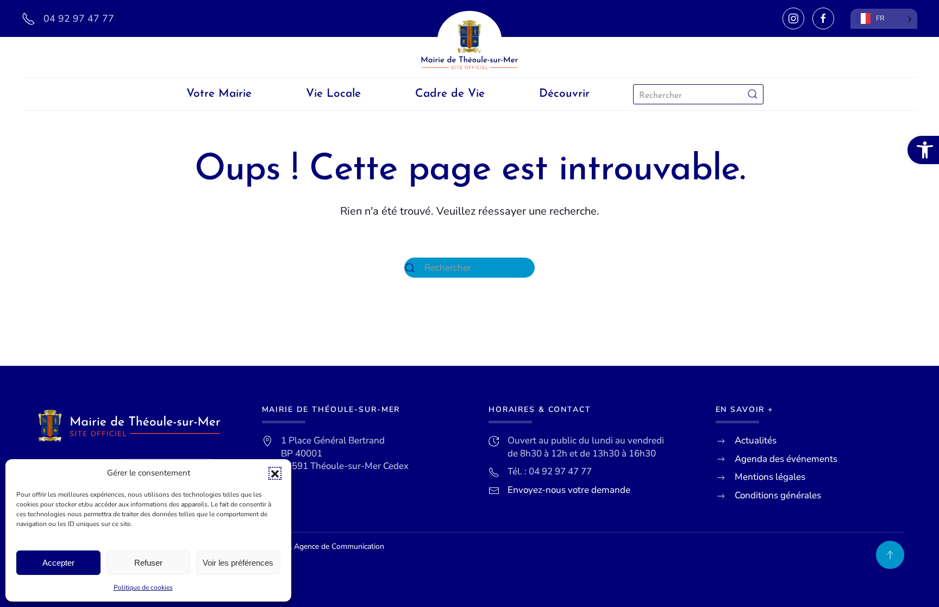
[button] (275, 473)
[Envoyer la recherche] (752, 94)
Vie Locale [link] (333, 93)
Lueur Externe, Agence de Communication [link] (313, 546)
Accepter (58, 562)
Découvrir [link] (564, 93)
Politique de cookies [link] (143, 587)
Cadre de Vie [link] (450, 93)
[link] (923, 150)
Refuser (148, 562)
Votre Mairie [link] (219, 93)
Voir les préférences (238, 562)
